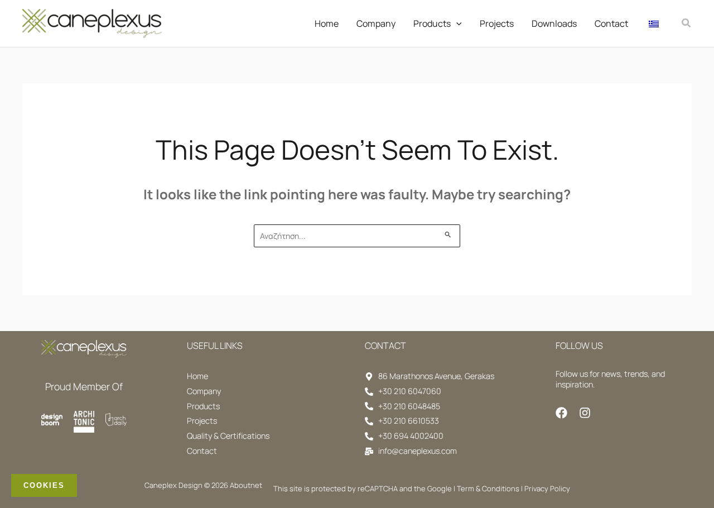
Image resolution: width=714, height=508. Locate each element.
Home (327, 23)
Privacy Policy (547, 488)
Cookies (44, 485)
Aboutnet (246, 485)
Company (375, 23)
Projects (497, 23)
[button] (456, 23)
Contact (611, 23)
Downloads (554, 23)
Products (432, 23)
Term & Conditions (488, 488)
